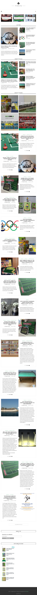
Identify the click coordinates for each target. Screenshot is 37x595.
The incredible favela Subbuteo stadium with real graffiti (9, 103)
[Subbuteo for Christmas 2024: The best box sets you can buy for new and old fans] (9, 69)
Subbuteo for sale (29, 134)
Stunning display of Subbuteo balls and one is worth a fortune (27, 343)
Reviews (4, 320)
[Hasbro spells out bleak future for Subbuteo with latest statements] (22, 30)
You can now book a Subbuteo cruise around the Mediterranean (30, 50)
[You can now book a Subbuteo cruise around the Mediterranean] (22, 52)
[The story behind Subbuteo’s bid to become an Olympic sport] (22, 38)
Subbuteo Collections (29, 340)
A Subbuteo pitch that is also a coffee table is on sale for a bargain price (31, 84)
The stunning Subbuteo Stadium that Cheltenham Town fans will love (27, 121)
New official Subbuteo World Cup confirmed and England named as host (30, 43)
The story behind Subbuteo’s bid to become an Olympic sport (30, 36)
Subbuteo (24, 134)
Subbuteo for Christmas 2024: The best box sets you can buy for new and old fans (9, 80)
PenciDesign (26, 591)
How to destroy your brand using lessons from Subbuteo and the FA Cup (27, 302)
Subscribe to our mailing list (7, 534)
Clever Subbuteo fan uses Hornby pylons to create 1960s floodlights (27, 103)
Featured (22, 258)
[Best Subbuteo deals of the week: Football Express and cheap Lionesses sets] (22, 71)
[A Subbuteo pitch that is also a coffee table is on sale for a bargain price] (22, 86)
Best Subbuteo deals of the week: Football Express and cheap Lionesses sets (30, 70)
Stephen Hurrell (4, 48)
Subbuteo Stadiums (18, 92)
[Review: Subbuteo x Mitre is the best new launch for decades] (9, 35)
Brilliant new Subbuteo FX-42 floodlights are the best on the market (10, 433)
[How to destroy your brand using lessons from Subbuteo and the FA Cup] (9, 307)
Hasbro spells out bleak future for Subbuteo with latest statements (31, 29)
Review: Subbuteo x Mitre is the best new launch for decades (9, 47)
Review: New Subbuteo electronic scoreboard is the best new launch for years (30, 77)
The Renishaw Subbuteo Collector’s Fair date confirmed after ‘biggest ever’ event (9, 498)
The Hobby (11, 156)
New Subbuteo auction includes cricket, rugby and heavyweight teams (31, 62)
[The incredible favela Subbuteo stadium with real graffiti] (27, 245)
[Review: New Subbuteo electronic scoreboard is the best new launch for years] (22, 79)
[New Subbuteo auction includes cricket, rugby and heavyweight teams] (22, 64)
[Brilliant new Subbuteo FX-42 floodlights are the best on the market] (27, 438)
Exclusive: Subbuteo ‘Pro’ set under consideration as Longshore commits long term (27, 465)
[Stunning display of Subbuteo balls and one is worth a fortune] (9, 348)
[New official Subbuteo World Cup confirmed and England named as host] (22, 45)
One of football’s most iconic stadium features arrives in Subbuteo (9, 121)
